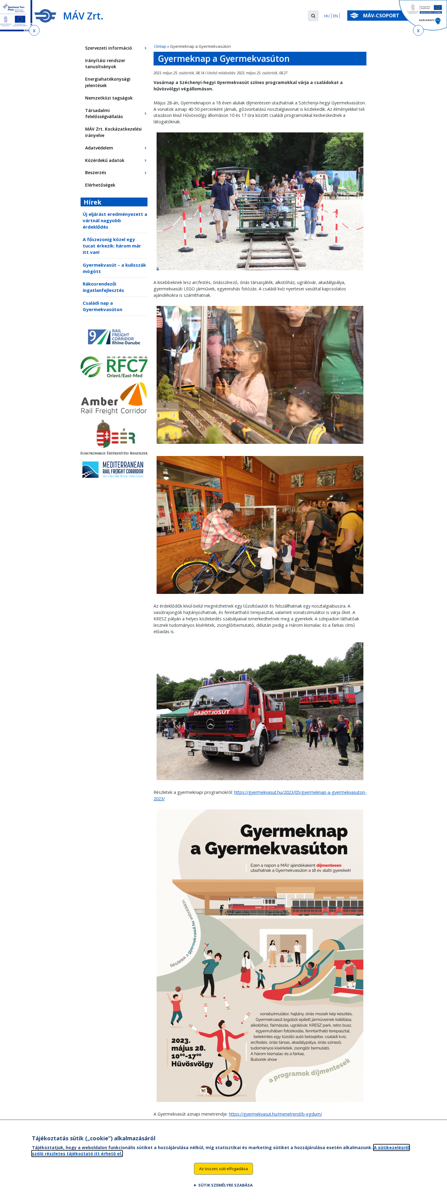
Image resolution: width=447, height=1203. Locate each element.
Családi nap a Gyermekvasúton (102, 306)
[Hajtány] (260, 272)
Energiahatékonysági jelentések (107, 82)
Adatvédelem (99, 148)
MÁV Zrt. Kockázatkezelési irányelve (113, 132)
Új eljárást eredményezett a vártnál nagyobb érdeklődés (115, 220)
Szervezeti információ (108, 48)
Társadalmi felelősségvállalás (104, 113)
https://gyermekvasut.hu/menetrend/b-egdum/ (275, 1114)
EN (335, 16)
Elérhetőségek (100, 185)
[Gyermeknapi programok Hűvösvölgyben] (260, 1103)
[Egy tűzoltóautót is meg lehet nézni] (260, 781)
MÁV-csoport (381, 15)
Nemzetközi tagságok (109, 98)
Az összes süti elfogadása (223, 1168)
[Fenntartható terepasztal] (260, 445)
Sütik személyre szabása (225, 1185)
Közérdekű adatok (104, 160)
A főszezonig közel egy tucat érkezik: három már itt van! (112, 245)
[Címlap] (45, 16)
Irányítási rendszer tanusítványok (105, 64)
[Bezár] (34, 30)
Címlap (160, 46)
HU (327, 16)
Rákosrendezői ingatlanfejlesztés (103, 287)
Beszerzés (95, 172)
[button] (313, 15)
